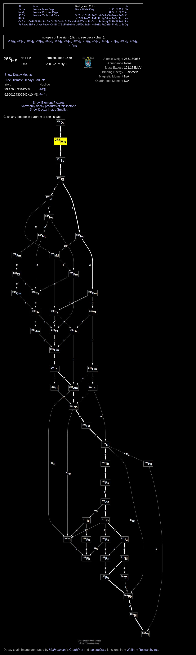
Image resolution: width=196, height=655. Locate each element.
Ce (30, 21)
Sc (76, 15)
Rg (103, 24)
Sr (23, 18)
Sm (44, 21)
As (116, 15)
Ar (126, 12)
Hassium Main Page (43, 9)
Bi (116, 21)
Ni (100, 15)
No (73, 24)
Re (89, 21)
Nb (82, 18)
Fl (113, 24)
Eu (48, 21)
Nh (109, 24)
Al (110, 12)
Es (62, 24)
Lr (77, 24)
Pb (113, 21)
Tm (70, 21)
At (123, 21)
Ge (113, 15)
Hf (79, 21)
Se (120, 15)
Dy (59, 21)
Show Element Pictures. (49, 102)
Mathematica (57, 649)
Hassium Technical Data (45, 15)
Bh (89, 24)
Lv (120, 24)
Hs (93, 24)
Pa (33, 24)
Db (82, 24)
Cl (123, 12)
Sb (116, 18)
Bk (55, 24)
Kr (126, 15)
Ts (123, 24)
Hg (106, 21)
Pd (99, 18)
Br (123, 15)
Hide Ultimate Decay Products (24, 80)
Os (93, 21)
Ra (23, 24)
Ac (26, 24)
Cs (19, 21)
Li (20, 9)
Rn (126, 21)
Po (120, 21)
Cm (52, 24)
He (126, 6)
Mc (116, 24)
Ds (99, 24)
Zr (79, 18)
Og (126, 24)
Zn (106, 15)
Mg (23, 12)
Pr (33, 21)
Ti (79, 15)
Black (78, 9)
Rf (79, 24)
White (85, 9)
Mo (86, 18)
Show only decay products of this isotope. (49, 106)
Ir (96, 21)
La (26, 21)
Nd (36, 21)
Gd (52, 21)
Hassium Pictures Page (45, 12)
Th (30, 24)
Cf (59, 24)
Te (120, 18)
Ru (93, 18)
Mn (89, 15)
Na (19, 12)
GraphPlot (76, 649)
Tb (56, 21)
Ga (109, 15)
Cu (103, 15)
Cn (106, 24)
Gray (92, 9)
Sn (113, 18)
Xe (126, 18)
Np (40, 24)
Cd (106, 18)
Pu (44, 24)
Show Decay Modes (18, 74)
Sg (85, 24)
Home (35, 6)
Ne (126, 9)
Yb (73, 21)
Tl (110, 21)
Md (70, 24)
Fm (66, 24)
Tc (89, 18)
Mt (96, 24)
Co (96, 15)
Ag (103, 18)
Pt (100, 21)
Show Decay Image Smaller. (49, 109)
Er (66, 21)
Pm (40, 21)
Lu (76, 21)
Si (113, 12)
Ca (23, 15)
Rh (96, 18)
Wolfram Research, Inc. (142, 649)
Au (103, 21)
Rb (19, 18)
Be (23, 9)
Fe (93, 15)
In (110, 18)
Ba (23, 21)
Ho (62, 21)
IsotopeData (98, 649)
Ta (82, 21)
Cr (86, 15)
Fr (20, 24)
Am (48, 24)
